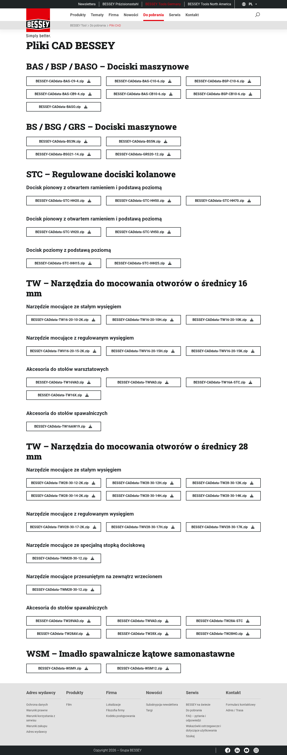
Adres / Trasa (234, 710)
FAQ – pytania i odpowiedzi (196, 718)
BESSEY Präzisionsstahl (120, 4)
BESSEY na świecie (198, 704)
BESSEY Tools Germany (163, 4)
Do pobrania (98, 25)
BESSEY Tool (78, 25)
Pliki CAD (115, 25)
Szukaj (190, 736)
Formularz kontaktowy (240, 704)
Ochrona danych (37, 704)
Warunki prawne (36, 710)
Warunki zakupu (36, 726)
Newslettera (87, 4)
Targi (149, 710)
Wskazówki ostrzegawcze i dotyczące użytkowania (203, 728)
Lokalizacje (113, 704)
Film (69, 704)
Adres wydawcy (36, 731)
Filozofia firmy (115, 710)
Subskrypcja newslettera (162, 704)
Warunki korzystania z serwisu (40, 718)
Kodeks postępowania (120, 716)
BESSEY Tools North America (209, 4)
